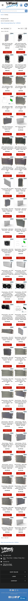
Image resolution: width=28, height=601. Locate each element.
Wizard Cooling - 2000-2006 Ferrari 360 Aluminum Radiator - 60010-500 (7, 487)
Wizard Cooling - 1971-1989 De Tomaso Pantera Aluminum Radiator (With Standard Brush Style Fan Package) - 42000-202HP (20, 317)
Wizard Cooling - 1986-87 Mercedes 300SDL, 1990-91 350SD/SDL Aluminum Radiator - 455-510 (7, 445)
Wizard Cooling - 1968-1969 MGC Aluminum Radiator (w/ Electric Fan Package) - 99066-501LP (7, 251)
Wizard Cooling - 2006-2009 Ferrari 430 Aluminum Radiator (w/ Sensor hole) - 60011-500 (21, 488)
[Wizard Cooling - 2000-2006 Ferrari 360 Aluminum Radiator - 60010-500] (7, 480)
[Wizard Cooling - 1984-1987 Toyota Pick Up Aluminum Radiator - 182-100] (7, 351)
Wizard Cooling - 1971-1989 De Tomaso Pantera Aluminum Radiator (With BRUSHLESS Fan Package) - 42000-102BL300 (7, 294)
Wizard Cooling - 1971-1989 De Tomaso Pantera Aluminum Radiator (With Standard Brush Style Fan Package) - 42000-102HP (7, 317)
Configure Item (7, 257)
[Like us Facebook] (10, 590)
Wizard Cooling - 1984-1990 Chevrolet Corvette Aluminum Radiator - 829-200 (20, 380)
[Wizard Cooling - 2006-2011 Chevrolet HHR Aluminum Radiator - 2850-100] (20, 501)
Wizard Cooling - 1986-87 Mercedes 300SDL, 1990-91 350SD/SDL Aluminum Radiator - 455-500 (21, 423)
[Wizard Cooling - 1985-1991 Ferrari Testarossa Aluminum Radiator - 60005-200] (7, 416)
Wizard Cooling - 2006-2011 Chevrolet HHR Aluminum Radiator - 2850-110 (7, 529)
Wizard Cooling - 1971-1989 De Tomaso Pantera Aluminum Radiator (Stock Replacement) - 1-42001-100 (7, 272)
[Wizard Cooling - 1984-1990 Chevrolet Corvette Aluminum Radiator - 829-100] (20, 351)
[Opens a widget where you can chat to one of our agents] (23, 598)
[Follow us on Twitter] (17, 590)
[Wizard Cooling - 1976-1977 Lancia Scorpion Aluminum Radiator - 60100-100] (7, 331)
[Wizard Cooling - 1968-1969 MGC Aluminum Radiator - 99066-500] (20, 243)
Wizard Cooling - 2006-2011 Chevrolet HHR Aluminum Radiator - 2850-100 (20, 508)
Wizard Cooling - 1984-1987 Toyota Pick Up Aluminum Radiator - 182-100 (7, 358)
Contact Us (6, 561)
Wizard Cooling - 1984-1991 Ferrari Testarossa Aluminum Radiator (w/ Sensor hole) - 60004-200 (21, 402)
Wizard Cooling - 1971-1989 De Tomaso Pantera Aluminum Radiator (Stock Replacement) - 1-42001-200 (20, 272)
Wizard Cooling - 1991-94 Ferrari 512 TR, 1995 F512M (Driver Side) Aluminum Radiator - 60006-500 (20, 445)
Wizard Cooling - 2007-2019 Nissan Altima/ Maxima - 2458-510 (21, 529)
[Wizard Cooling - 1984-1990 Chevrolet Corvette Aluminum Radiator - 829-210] (7, 394)
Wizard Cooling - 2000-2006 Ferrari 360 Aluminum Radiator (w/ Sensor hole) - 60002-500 (21, 466)
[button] (14, 572)
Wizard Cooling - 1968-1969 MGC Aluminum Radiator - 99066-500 (20, 250)
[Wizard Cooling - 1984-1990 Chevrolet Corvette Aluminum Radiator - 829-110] (7, 373)
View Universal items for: (9, 542)
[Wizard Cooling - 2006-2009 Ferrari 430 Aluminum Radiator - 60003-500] (7, 501)
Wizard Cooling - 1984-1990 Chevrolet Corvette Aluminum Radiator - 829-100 (20, 359)
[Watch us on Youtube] (13, 590)
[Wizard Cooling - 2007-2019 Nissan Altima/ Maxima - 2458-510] (20, 521)
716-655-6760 (7, 555)
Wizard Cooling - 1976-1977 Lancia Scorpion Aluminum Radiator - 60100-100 (7, 338)
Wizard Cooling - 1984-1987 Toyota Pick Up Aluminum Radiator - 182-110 (20, 338)
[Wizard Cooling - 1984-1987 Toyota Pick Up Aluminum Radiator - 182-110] (20, 331)
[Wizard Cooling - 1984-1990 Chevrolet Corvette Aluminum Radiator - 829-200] (20, 373)
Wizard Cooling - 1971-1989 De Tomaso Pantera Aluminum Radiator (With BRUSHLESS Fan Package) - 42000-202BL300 (21, 294)
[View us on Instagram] (15, 590)
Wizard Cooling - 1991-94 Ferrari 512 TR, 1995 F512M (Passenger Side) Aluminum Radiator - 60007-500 (7, 466)
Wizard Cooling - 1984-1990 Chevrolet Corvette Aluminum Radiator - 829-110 (7, 380)
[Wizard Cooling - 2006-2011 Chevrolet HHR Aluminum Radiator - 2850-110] (7, 521)
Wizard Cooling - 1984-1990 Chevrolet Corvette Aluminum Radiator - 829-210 (7, 402)
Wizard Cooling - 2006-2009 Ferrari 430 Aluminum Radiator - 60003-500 (7, 508)
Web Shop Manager (14, 593)
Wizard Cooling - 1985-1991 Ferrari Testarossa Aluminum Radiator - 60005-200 (7, 423)
